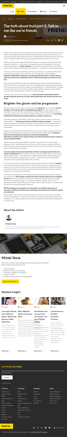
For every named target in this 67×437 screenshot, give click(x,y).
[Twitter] (42, 428)
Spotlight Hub (37, 400)
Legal (51, 388)
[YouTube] (49, 428)
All (13, 11)
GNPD (3, 396)
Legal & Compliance (55, 396)
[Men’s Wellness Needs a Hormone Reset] (25, 301)
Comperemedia (22, 398)
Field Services (5, 391)
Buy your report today (10, 281)
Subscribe (6, 377)
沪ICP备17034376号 (36, 432)
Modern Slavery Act (54, 398)
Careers (20, 396)
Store (19, 414)
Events (44, 11)
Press (19, 412)
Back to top (6, 383)
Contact (20, 400)
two (57, 58)
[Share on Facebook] (52, 40)
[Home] (4, 19)
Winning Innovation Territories (7, 418)
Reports (4, 407)
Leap (3, 400)
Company (21, 388)
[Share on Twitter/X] (56, 40)
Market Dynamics (6, 403)
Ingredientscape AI (7, 398)
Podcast (54, 11)
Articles (21, 11)
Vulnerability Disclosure (24, 416)
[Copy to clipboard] (62, 40)
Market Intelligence (23, 407)
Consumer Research (21, 18)
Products (5, 388)
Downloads (33, 11)
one (51, 58)
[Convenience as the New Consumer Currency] (58, 301)
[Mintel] (8, 5)
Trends (3, 412)
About (19, 391)
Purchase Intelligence (7, 405)
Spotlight (37, 388)
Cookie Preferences (54, 391)
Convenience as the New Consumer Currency (57, 315)
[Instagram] (34, 428)
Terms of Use (52, 403)
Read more (21, 350)
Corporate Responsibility (24, 403)
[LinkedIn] (46, 428)
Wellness (4, 414)
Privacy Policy (53, 400)
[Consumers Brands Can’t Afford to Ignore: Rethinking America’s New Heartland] (9, 301)
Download (5, 1)
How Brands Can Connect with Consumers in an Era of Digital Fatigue (41, 316)
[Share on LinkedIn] (59, 40)
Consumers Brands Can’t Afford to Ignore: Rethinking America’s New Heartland (9, 316)
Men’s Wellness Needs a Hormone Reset (25, 314)
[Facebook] (38, 428)
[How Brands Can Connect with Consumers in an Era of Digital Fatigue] (41, 301)
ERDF (19, 405)
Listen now (5, 350)
